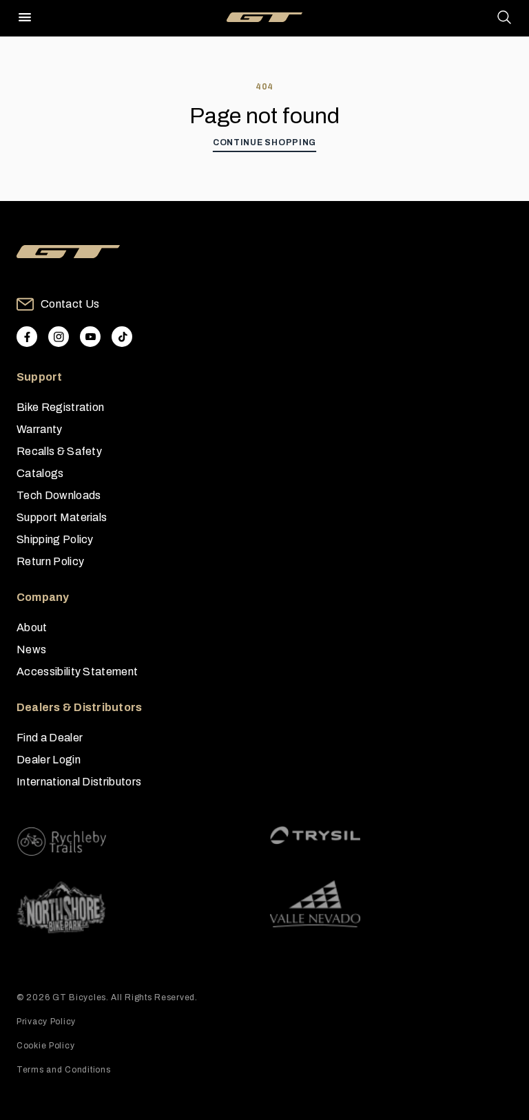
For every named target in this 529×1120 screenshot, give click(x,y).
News (31, 649)
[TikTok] (122, 336)
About (32, 627)
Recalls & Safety (59, 451)
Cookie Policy (45, 1045)
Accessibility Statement (77, 671)
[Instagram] (58, 336)
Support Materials (62, 517)
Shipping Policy (55, 539)
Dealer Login (49, 759)
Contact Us (70, 304)
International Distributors (79, 782)
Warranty (40, 429)
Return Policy (50, 561)
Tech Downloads (59, 495)
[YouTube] (90, 336)
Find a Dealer (50, 737)
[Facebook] (27, 336)
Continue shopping (264, 142)
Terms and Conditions (63, 1070)
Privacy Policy (46, 1021)
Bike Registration (60, 407)
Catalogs (40, 473)
